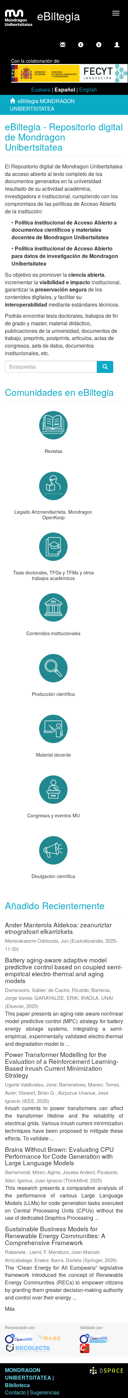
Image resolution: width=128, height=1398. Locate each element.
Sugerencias (44, 1392)
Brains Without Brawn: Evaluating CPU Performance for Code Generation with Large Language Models (59, 1156)
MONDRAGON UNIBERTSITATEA (28, 1373)
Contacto (15, 1392)
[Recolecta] (28, 1347)
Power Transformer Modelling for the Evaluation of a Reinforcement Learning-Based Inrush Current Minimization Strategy (61, 1064)
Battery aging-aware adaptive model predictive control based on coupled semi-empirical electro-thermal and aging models (63, 970)
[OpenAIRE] (20, 1338)
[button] (81, 45)
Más (10, 1308)
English (88, 89)
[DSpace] (106, 1370)
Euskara (41, 89)
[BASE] (48, 1338)
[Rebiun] (85, 1347)
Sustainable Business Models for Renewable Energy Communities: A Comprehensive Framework (55, 1235)
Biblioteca (17, 1385)
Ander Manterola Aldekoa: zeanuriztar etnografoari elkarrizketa (58, 928)
